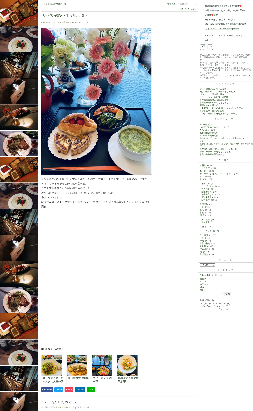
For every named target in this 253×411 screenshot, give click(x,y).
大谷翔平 (205, 189)
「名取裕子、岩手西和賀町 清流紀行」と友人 (221, 108)
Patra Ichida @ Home (211, 275)
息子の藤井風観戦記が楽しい (213, 154)
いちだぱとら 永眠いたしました (215, 127)
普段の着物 (205, 243)
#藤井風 (220, 24)
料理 (63, 22)
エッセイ (204, 171)
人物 (202, 179)
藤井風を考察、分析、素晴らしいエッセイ (219, 149)
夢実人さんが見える (209, 105)
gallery (204, 284)
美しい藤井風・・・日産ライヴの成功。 (218, 92)
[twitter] (210, 47)
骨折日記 (204, 254)
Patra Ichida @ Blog (22, 12)
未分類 (203, 246)
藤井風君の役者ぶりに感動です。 (215, 100)
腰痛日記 (204, 249)
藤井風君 (205, 200)
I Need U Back (207, 130)
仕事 (202, 207)
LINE (90, 389)
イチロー (205, 183)
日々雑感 (204, 235)
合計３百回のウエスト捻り (56, 4)
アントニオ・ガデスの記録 (212, 111)
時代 (202, 241)
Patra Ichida (62, 407)
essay (203, 279)
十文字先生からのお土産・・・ (179, 4)
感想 (202, 215)
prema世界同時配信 (209, 136)
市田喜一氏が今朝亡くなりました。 (216, 103)
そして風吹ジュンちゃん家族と (214, 89)
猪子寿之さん (207, 194)
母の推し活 (205, 125)
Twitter (58, 389)
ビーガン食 (56, 22)
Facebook (47, 389)
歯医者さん (206, 192)
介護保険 (204, 204)
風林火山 (205, 222)
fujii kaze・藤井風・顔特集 (214, 97)
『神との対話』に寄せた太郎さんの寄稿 (218, 114)
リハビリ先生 (207, 186)
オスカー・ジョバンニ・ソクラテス (216, 174)
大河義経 (205, 220)
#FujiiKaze (211, 24)
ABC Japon (224, 310)
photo (203, 282)
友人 (202, 210)
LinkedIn (80, 389)
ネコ (202, 176)
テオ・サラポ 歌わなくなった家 (215, 152)
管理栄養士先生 (208, 197)
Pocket (68, 389)
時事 (202, 238)
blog (202, 287)
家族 (202, 213)
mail (202, 290)
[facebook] (202, 47)
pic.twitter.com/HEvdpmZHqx (223, 29)
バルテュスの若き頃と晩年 (212, 94)
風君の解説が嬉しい (209, 133)
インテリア (205, 168)
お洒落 (203, 165)
